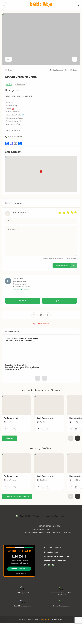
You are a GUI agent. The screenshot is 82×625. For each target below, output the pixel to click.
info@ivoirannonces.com (40, 529)
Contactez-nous (51, 552)
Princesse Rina (18, 279)
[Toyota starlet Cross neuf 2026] (61, 588)
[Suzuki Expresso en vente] (22, 601)
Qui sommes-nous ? (52, 548)
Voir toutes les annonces (21, 290)
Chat (24, 301)
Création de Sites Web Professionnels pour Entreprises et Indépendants (22, 367)
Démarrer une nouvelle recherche (17, 496)
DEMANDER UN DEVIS (19, 569)
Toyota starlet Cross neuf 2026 (61, 593)
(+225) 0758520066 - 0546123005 (49, 526)
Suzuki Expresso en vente (22, 606)
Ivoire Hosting (45, 619)
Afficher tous (9, 438)
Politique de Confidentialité (55, 561)
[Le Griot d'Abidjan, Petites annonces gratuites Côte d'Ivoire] (41, 5)
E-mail (60, 301)
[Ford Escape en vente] (22, 588)
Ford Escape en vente (22, 593)
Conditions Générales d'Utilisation (58, 556)
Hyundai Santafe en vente (61, 606)
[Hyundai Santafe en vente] (61, 601)
